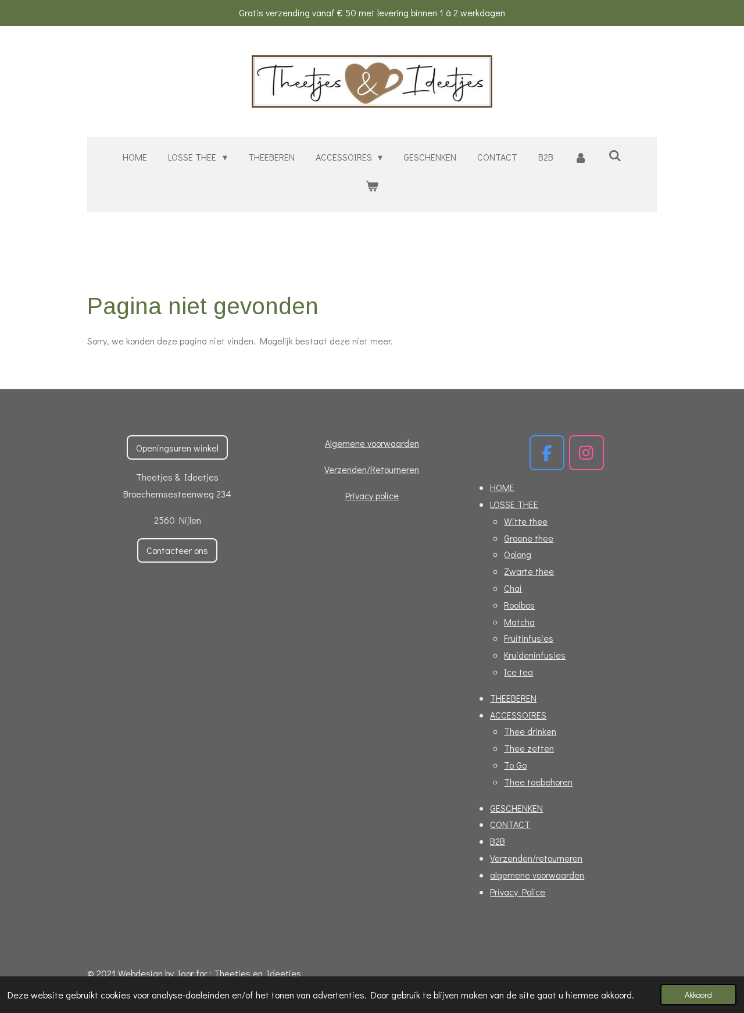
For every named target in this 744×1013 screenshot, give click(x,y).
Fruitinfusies (528, 638)
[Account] (581, 157)
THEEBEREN (513, 698)
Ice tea (518, 672)
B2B (497, 841)
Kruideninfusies (535, 655)
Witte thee (526, 521)
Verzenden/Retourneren (371, 469)
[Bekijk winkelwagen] (372, 186)
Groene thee (528, 538)
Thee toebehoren (538, 782)
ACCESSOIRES (518, 715)
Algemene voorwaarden (372, 443)
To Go (515, 765)
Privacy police (372, 495)
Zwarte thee (529, 571)
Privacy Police (517, 892)
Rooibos (519, 605)
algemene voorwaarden (537, 875)
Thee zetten (529, 748)
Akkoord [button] (698, 994)
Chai (513, 588)
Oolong (517, 554)
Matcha (519, 622)
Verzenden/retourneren (536, 858)
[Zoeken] (614, 155)
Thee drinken (530, 731)
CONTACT (510, 824)
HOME (502, 487)
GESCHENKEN (516, 808)
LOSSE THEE (514, 504)
